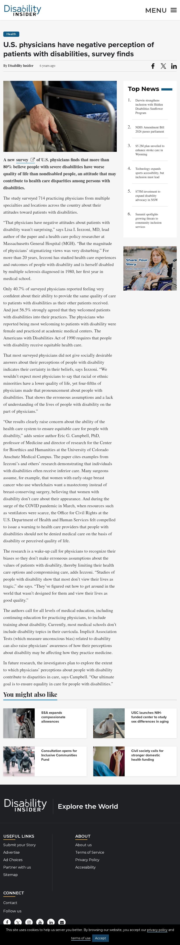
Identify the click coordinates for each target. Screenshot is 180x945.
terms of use (81, 938)
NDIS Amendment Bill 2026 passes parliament (149, 129)
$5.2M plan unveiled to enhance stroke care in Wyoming (149, 150)
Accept (100, 938)
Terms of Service (89, 852)
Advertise (11, 852)
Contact (10, 903)
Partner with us (17, 867)
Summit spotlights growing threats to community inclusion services (148, 220)
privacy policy (157, 930)
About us (83, 845)
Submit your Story (19, 845)
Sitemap (10, 875)
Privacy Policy (87, 860)
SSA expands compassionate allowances (53, 717)
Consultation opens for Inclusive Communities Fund (59, 755)
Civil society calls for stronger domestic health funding (147, 755)
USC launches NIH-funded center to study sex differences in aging (150, 717)
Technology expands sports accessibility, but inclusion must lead (149, 173)
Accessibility (85, 867)
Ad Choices (12, 860)
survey (22, 159)
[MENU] (172, 11)
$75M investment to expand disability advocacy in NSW (147, 195)
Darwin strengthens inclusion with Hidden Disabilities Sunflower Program (149, 106)
